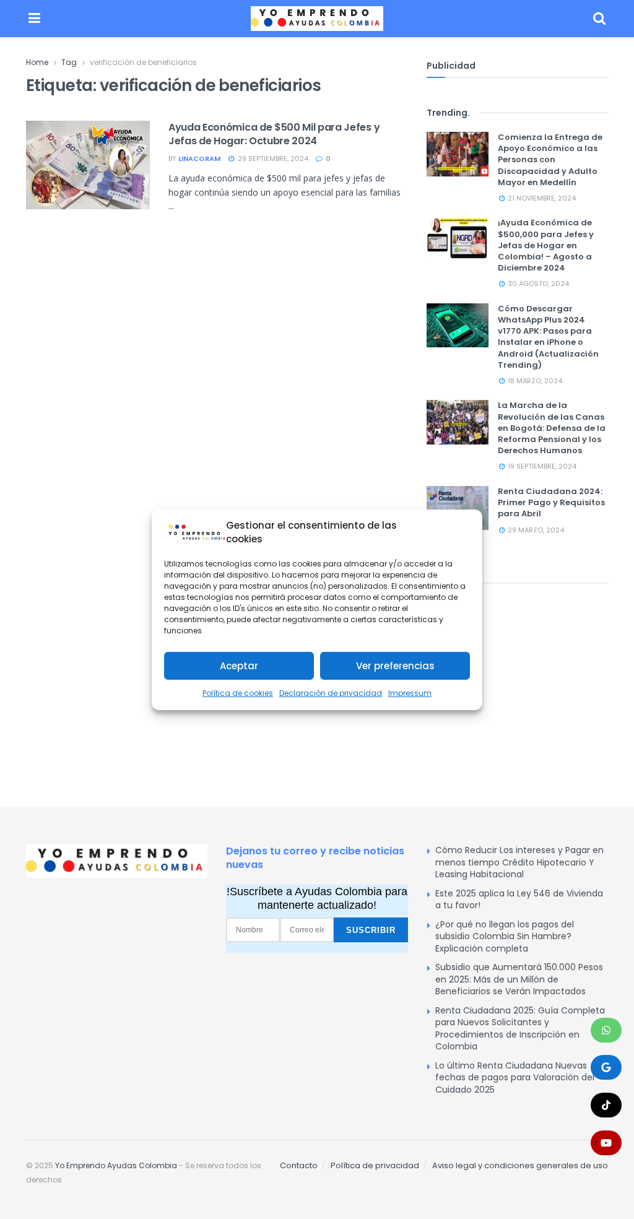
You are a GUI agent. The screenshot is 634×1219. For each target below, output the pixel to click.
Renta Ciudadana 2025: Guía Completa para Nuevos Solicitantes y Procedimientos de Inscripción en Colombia (520, 1028)
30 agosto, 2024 (537, 283)
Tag (69, 62)
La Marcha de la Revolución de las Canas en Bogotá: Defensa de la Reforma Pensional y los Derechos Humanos (552, 427)
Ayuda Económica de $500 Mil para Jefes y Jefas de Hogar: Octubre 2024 (274, 134)
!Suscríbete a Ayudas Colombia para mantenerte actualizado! (317, 898)
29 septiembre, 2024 (272, 158)
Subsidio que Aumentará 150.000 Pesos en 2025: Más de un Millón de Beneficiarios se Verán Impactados (519, 979)
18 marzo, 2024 (534, 381)
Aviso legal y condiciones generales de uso (520, 1165)
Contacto (299, 1165)
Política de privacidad (375, 1165)
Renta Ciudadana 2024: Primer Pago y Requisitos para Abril (551, 502)
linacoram (199, 158)
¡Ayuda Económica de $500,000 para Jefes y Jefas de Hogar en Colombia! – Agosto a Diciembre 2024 (546, 245)
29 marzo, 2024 (535, 530)
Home (37, 62)
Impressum (410, 693)
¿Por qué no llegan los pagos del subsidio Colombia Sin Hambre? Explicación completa (504, 936)
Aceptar (239, 665)
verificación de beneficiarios (143, 62)
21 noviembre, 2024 (541, 198)
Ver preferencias (395, 665)
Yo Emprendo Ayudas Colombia (116, 1165)
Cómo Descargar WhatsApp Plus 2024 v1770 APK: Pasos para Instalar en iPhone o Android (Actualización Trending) (548, 337)
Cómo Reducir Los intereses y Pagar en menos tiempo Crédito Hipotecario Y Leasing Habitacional (519, 862)
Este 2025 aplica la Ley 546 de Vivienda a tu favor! (519, 899)
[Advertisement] (517, 679)
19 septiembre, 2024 (541, 466)
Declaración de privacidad (330, 693)
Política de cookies (237, 693)
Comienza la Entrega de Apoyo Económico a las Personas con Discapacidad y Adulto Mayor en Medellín (550, 159)
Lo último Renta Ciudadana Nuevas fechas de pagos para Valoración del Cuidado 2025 (514, 1077)
